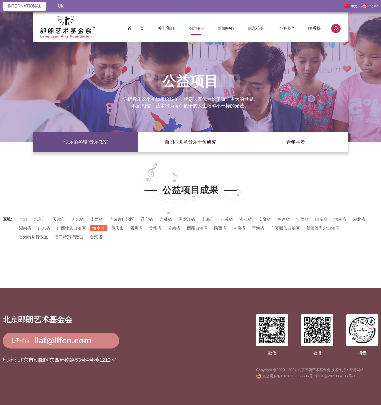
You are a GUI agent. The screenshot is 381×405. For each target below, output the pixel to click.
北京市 (40, 219)
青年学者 (295, 142)
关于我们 (166, 28)
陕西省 (220, 228)
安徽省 (264, 219)
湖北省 (359, 219)
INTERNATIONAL (24, 6)
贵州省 (155, 228)
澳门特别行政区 (68, 237)
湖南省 (25, 228)
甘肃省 (239, 228)
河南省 (340, 219)
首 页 (136, 28)
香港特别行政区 (33, 237)
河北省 (78, 219)
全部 (23, 219)
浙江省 (245, 219)
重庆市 (117, 228)
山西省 (96, 219)
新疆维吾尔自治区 (323, 228)
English (373, 6)
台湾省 (96, 237)
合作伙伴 (286, 28)
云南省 (174, 228)
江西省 (302, 219)
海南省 (98, 228)
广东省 (44, 228)
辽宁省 (147, 219)
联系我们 (316, 28)
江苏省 (227, 219)
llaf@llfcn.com (62, 340)
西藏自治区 (197, 228)
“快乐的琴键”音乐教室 (85, 142)
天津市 (59, 219)
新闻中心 (226, 28)
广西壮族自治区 (71, 228)
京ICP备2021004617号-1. (336, 376)
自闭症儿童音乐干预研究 (190, 142)
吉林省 (166, 219)
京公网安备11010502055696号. (288, 376)
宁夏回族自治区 (285, 228)
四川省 (136, 228)
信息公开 (256, 28)
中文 (354, 6)
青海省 (258, 228)
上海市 (208, 219)
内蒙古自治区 (121, 219)
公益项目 (196, 28)
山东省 (321, 219)
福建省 (283, 219)
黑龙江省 (187, 219)
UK (61, 6)
